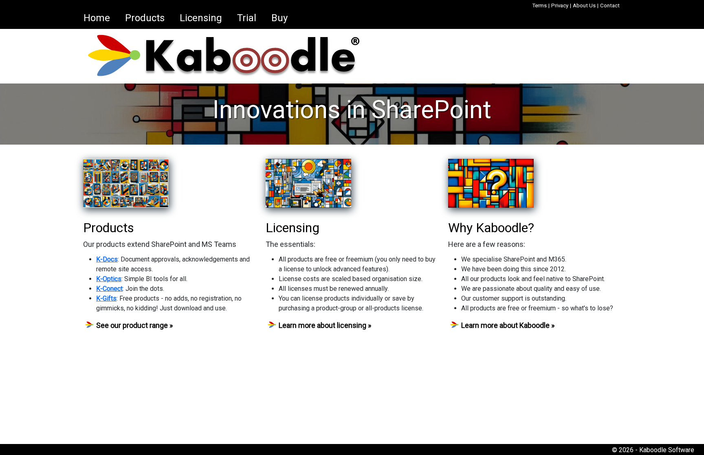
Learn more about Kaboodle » (507, 325)
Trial (246, 18)
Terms (539, 5)
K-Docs (107, 259)
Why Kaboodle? (491, 227)
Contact (610, 5)
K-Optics (108, 279)
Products (145, 18)
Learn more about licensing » (325, 325)
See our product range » (134, 325)
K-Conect (109, 288)
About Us (584, 5)
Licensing (201, 18)
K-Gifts (106, 298)
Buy (279, 18)
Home (97, 18)
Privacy (559, 5)
